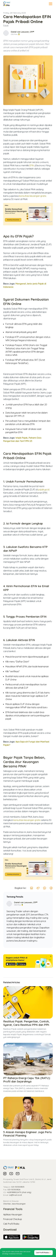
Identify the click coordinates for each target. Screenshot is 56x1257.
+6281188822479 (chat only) (19, 1192)
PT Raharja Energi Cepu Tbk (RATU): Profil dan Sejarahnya (26, 1079)
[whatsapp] (44, 888)
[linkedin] (31, 888)
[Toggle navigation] (50, 4)
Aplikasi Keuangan (12, 1214)
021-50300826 (13, 1189)
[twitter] (38, 888)
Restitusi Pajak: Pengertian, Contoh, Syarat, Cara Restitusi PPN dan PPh (26, 1023)
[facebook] (51, 888)
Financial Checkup (12, 1219)
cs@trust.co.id (15, 1195)
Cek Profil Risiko (11, 1223)
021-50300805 (17, 1187)
